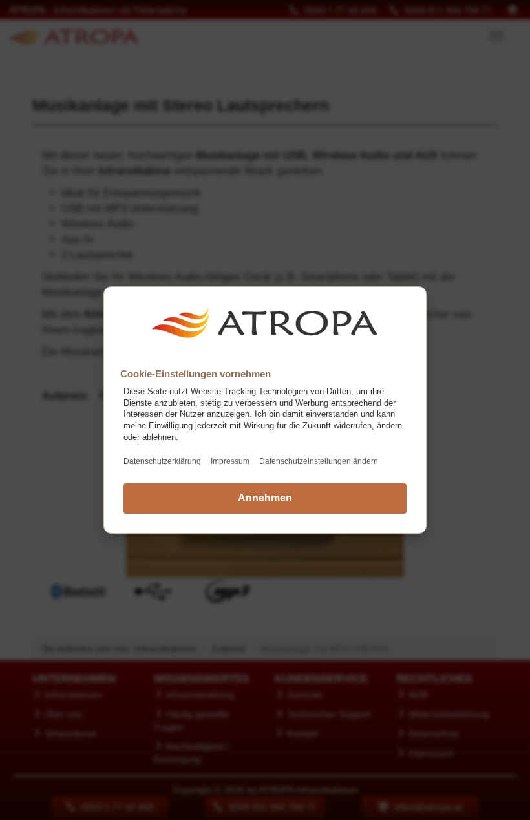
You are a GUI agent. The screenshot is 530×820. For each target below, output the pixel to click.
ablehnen (159, 437)
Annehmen (265, 497)
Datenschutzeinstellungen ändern (318, 461)
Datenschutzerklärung (162, 461)
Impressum (230, 461)
